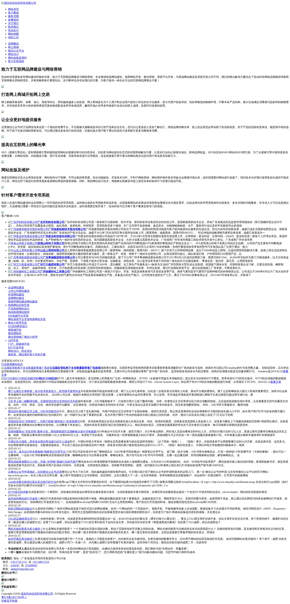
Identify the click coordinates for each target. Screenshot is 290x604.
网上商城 (13, 47)
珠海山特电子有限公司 (51, 243)
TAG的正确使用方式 (20, 518)
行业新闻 (6, 364)
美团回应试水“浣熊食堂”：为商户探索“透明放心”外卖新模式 (44, 421)
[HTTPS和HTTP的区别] (15, 378)
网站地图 (13, 33)
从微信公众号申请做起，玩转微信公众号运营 (35, 471)
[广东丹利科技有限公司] (23, 222)
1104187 (15, 565)
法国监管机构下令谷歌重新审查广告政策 (76, 367)
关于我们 (13, 23)
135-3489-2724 (41, 561)
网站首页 (13, 9)
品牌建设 (13, 43)
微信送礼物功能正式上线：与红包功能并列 (33, 411)
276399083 (31, 565)
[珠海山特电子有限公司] (23, 243)
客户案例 (13, 12)
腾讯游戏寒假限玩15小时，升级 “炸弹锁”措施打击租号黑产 (43, 461)
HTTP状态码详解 (18, 492)
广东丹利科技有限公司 (51, 222)
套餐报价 (13, 19)
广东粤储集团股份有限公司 (59, 257)
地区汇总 (13, 37)
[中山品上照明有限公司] (23, 250)
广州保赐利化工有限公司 (55, 271)
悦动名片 (13, 30)
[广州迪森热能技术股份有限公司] (28, 229)
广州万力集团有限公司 (51, 264)
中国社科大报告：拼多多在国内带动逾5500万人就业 (39, 441)
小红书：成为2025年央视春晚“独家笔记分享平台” (37, 451)
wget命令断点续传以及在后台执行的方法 (32, 481)
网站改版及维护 (17, 57)
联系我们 (13, 26)
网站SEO (13, 54)
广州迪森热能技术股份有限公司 (67, 229)
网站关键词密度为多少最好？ (25, 528)
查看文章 (275, 381)
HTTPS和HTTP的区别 (43, 378)
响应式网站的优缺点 (20, 508)
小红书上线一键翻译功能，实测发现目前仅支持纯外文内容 (43, 401)
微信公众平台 (16, 50)
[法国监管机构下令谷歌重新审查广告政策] (26, 367)
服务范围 (13, 16)
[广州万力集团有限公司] (23, 264)
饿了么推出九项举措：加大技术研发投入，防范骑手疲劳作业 (44, 391)
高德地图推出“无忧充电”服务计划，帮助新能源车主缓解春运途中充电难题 (52, 431)
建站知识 (17, 364)
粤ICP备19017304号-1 (14, 597)
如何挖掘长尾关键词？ (21, 538)
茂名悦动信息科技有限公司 (37, 593)
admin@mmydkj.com (22, 569)
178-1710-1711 (19, 561)
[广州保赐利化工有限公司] (24, 271)
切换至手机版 (9, 600)
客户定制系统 (16, 61)
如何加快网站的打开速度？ (24, 498)
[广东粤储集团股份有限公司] (25, 257)
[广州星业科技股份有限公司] (25, 236)
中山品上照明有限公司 (51, 250)
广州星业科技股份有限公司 (59, 236)
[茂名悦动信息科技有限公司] (18, 3)
